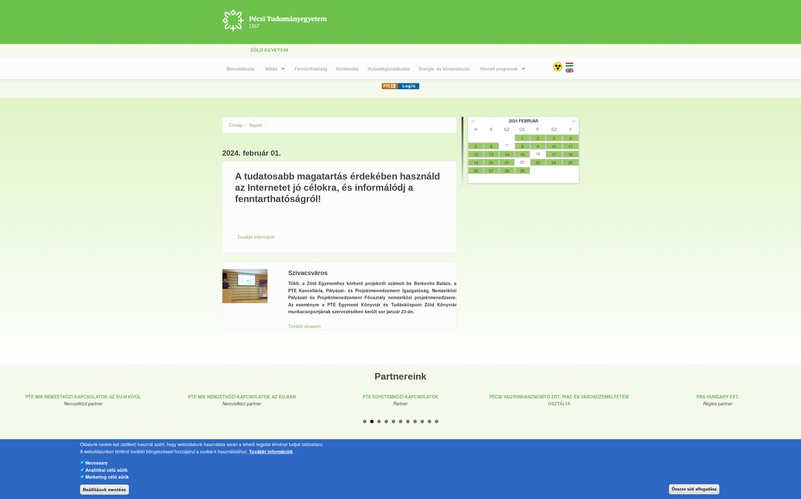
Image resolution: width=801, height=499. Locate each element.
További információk (271, 451)
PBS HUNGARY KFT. (717, 396)
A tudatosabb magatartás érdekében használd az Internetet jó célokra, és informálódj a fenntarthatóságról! (337, 187)
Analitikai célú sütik (106, 469)
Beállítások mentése (104, 489)
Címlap (236, 125)
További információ (256, 237)
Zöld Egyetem (269, 50)
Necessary (96, 462)
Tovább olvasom (304, 326)
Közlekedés (347, 68)
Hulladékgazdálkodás (389, 68)
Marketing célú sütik (107, 476)
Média (271, 68)
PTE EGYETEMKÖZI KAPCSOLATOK (400, 396)
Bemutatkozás (241, 68)
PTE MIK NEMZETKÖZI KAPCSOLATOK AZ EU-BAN (242, 396)
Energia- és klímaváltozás (444, 68)
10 (429, 421)
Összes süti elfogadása (694, 489)
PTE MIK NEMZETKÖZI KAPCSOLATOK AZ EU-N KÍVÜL (83, 396)
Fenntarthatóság (310, 68)
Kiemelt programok (499, 68)
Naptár (256, 125)
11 (436, 421)
